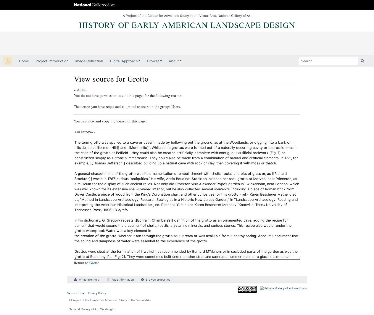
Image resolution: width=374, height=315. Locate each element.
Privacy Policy (97, 293)
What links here (89, 279)
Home (24, 61)
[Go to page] (362, 61)
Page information (122, 279)
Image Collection (89, 61)
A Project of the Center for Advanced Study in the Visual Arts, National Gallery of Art (187, 16)
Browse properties (158, 279)
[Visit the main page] (7, 61)
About (174, 61)
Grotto (81, 90)
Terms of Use (75, 293)
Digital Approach (124, 61)
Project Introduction (52, 61)
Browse (153, 61)
